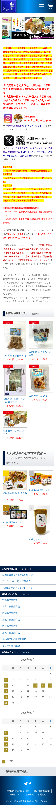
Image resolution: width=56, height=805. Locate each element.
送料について (16, 794)
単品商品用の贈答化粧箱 (14, 639)
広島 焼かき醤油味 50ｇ (14, 355)
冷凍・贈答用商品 (11, 632)
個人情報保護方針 (42, 791)
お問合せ (42, 794)
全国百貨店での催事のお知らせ (17, 574)
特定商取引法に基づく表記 (18, 791)
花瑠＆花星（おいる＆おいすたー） (15, 494)
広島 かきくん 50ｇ (38, 396)
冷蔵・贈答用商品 (11, 619)
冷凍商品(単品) (9, 626)
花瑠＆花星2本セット (39, 490)
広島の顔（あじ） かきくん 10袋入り (14, 400)
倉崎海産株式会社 (16, 771)
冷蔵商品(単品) (9, 613)
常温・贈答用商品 (11, 606)
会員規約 (30, 794)
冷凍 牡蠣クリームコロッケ (14, 432)
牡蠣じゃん (34, 539)
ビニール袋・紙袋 (11, 645)
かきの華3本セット (12, 522)
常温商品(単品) (9, 600)
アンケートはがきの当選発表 (16, 581)
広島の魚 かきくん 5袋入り (40, 353)
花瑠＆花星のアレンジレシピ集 (17, 588)
